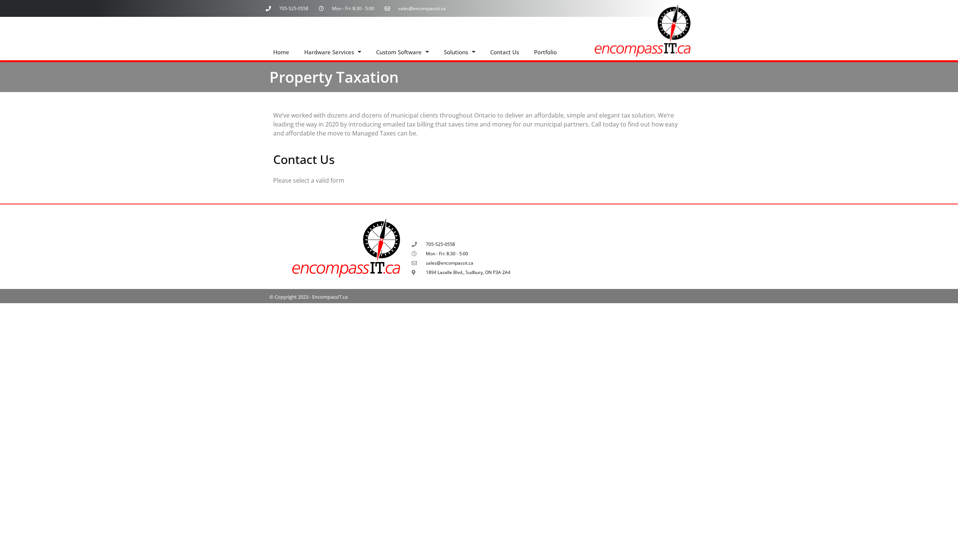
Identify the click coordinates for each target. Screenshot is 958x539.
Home (281, 52)
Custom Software (399, 52)
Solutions (456, 52)
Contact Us (504, 52)
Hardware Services (329, 52)
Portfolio (545, 52)
